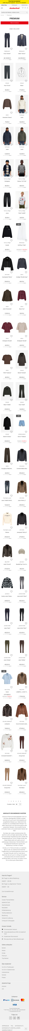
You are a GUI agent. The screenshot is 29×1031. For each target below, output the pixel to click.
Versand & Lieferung (7, 918)
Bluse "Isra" (22, 309)
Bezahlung (5, 915)
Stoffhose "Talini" (22, 245)
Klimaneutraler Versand (10, 929)
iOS (3, 989)
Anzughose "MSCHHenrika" (7, 468)
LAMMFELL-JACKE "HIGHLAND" (22, 692)
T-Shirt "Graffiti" (21, 213)
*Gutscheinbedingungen (14, 1008)
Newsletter (5, 907)
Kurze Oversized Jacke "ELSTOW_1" (22, 724)
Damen (4, 948)
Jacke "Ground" (7, 564)
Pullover (7, 532)
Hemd (7, 692)
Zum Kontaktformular (8, 891)
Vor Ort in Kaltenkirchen (8, 969)
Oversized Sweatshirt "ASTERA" (7, 755)
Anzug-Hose (22, 755)
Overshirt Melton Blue (22, 468)
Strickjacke (7, 181)
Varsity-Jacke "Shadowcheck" (7, 596)
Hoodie (7, 245)
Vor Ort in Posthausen (8, 967)
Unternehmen (5, 972)
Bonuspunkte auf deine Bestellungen (14, 939)
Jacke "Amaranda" (7, 309)
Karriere (4, 975)
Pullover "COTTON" (21, 181)
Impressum (5, 1026)
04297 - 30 (5, 887)
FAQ (12, 1026)
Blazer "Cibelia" (7, 404)
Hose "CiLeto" (7, 85)
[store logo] (13, 8)
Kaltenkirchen (24, 5)
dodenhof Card (6, 902)
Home (2, 15)
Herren (3, 950)
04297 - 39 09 (6, 881)
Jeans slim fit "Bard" (22, 596)
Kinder (3, 953)
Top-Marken (5, 958)
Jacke (21, 117)
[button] (11, 48)
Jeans (7, 213)
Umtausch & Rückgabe (8, 920)
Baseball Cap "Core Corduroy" (22, 564)
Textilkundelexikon (7, 913)
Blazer (21, 85)
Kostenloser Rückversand (11, 936)
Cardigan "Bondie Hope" (22, 277)
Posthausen (14, 5)
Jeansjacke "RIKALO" (22, 532)
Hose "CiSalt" (22, 404)
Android (4, 986)
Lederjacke (7, 724)
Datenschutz (19, 1026)
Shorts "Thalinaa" (22, 436)
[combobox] (14, 12)
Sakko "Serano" (21, 53)
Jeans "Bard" (7, 628)
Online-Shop (4, 5)
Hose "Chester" (7, 53)
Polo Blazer (22, 787)
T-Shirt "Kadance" (7, 372)
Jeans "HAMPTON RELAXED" (7, 500)
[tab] (14, 22)
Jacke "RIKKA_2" (22, 500)
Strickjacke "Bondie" (7, 340)
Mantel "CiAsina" (7, 436)
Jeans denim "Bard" (21, 628)
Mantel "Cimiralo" (22, 372)
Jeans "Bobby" (7, 660)
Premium (4, 955)
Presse (3, 977)
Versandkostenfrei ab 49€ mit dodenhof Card (15, 933)
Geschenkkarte (6, 905)
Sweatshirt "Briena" (7, 117)
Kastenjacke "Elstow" (7, 277)
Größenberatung (6, 910)
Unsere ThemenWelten (8, 900)
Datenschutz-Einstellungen (11, 1028)
